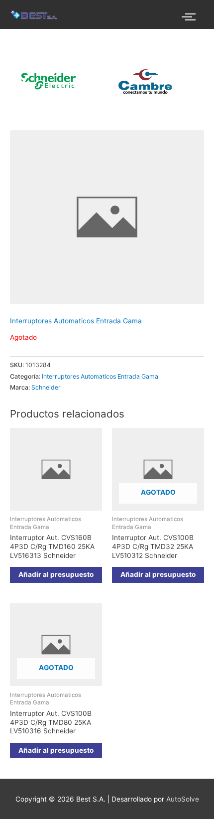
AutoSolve (182, 799)
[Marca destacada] (138, 81)
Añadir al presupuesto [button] (56, 574)
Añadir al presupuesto (158, 574)
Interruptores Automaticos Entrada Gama (76, 321)
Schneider (46, 387)
